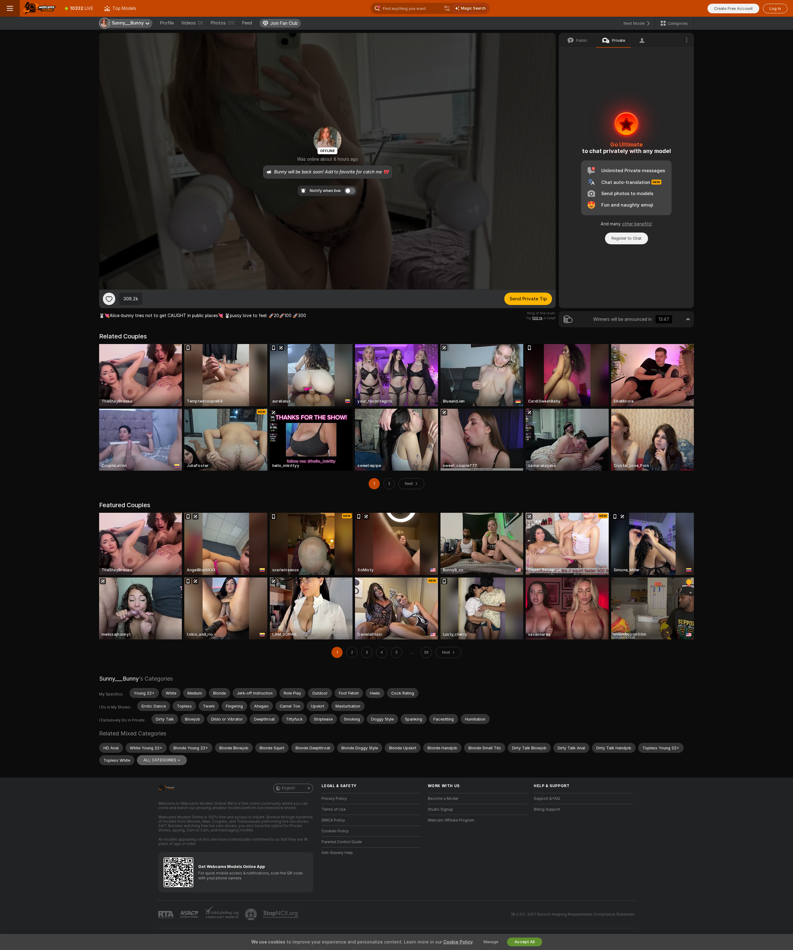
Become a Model (443, 798)
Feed (247, 23)
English (288, 788)
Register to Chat (626, 238)
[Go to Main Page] (39, 8)
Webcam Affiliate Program (451, 820)
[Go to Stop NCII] (281, 914)
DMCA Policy (333, 820)
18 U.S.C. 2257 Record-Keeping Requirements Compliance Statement (572, 914)
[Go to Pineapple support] (251, 914)
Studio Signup (440, 809)
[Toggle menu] (10, 8)
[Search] (447, 8)
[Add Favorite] (109, 299)
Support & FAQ (547, 798)
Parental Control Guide (342, 842)
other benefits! (637, 223)
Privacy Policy (334, 798)
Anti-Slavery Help (337, 853)
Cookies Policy (335, 831)
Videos (192, 23)
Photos (222, 23)
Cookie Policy (457, 941)
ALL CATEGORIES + (161, 760)
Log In (775, 8)
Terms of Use (334, 809)
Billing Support (547, 809)
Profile (167, 23)
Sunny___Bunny (119, 678)
